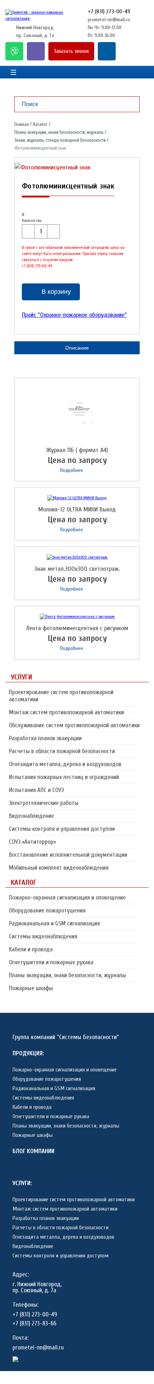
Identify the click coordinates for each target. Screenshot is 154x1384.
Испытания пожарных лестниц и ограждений (64, 777)
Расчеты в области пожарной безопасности (62, 751)
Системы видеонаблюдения (43, 936)
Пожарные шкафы (31, 988)
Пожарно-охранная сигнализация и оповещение (67, 897)
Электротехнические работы (43, 803)
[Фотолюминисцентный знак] (53, 167)
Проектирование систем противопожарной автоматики (61, 696)
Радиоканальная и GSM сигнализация (54, 923)
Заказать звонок (71, 51)
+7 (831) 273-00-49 (109, 11)
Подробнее (71, 470)
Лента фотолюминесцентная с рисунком (77, 628)
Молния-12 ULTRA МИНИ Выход (77, 509)
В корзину (56, 291)
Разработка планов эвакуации (45, 738)
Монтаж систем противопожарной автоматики (66, 712)
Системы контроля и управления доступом (62, 828)
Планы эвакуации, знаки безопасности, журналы (67, 975)
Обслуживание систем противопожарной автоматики (74, 725)
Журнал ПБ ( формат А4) (77, 450)
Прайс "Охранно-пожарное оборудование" (74, 315)
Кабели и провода (31, 949)
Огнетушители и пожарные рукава (51, 962)
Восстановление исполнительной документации (68, 854)
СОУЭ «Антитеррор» (32, 841)
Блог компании (33, 1151)
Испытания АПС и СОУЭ (36, 790)
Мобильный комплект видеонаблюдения (59, 867)
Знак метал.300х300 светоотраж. (77, 569)
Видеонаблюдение (31, 815)
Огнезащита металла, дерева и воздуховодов (65, 764)
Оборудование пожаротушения (47, 910)
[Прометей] (41, 18)
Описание (77, 348)
